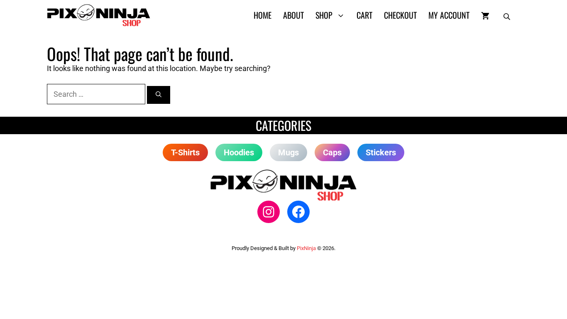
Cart (364, 15)
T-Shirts (185, 152)
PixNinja (306, 248)
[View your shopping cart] (485, 15)
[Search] (158, 95)
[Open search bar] (507, 15)
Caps (332, 152)
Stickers (381, 152)
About (293, 15)
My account (448, 15)
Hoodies (239, 152)
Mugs (288, 152)
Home (262, 15)
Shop (323, 15)
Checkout (400, 15)
